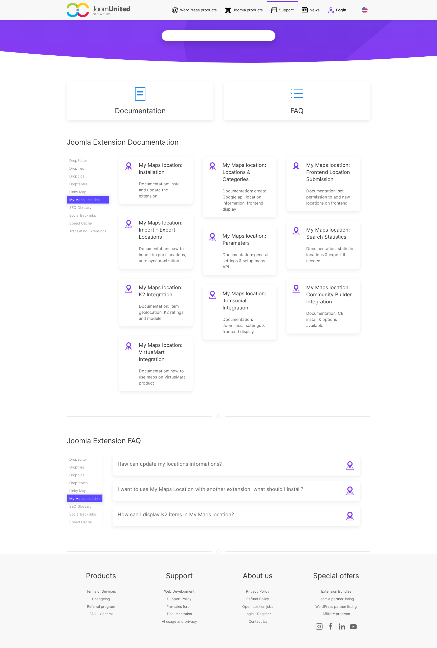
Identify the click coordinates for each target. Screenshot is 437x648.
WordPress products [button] (198, 10)
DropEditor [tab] (78, 160)
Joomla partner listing (336, 599)
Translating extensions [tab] (87, 231)
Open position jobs (257, 606)
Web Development (179, 591)
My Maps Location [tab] (84, 199)
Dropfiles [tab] (76, 168)
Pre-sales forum (179, 606)
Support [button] (286, 10)
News (315, 10)
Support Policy (179, 599)
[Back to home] (98, 10)
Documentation (179, 614)
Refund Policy (257, 599)
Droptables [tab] (78, 184)
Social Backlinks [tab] (82, 215)
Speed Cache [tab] (80, 223)
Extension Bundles (336, 591)
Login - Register (258, 614)
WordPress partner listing (336, 606)
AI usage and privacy (179, 621)
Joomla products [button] (248, 10)
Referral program (101, 606)
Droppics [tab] (76, 176)
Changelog (101, 599)
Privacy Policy (257, 591)
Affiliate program (336, 614)
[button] (236, 465)
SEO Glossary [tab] (80, 207)
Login (341, 10)
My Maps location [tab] (84, 498)
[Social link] (319, 626)
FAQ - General (101, 614)
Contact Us (258, 621)
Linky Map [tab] (77, 192)
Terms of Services (101, 591)
